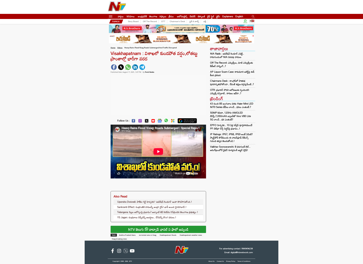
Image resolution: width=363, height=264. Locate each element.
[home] (115, 16)
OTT (163, 21)
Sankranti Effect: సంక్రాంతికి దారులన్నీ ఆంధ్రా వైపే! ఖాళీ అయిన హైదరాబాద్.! (151, 207)
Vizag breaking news (119, 239)
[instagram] (119, 251)
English (239, 16)
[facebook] (114, 67)
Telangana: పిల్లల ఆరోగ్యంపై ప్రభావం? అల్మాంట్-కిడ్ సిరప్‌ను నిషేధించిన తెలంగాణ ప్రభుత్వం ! (157, 212)
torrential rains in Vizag (147, 235)
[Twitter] (146, 121)
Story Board (133, 21)
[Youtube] (153, 121)
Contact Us (220, 261)
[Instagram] (140, 121)
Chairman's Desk (177, 21)
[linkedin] (135, 67)
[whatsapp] (128, 67)
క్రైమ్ (218, 16)
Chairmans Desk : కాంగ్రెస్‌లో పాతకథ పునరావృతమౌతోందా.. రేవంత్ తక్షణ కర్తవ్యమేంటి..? (232, 82)
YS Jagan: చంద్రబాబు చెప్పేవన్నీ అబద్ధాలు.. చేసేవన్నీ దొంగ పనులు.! (146, 217)
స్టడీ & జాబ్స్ (194, 21)
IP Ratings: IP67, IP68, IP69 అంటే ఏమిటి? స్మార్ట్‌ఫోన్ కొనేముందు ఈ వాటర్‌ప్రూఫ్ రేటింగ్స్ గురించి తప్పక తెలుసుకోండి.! (231, 137)
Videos (120, 47)
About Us (211, 261)
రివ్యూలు (163, 16)
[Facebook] (133, 121)
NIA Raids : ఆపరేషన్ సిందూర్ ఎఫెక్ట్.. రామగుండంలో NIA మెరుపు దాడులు (227, 55)
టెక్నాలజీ (201, 16)
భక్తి (204, 21)
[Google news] (159, 121)
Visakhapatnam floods (168, 235)
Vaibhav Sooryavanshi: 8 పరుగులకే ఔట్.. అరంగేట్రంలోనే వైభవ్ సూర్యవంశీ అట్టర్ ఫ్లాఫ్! (230, 148)
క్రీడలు (171, 16)
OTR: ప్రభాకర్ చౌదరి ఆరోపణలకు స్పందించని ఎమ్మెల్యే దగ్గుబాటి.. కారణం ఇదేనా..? (229, 91)
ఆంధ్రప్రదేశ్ (142, 16)
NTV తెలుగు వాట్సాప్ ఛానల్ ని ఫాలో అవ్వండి (158, 229)
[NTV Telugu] (117, 7)
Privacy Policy (230, 261)
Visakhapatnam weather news (191, 235)
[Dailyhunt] (173, 121)
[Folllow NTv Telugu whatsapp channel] (245, 21)
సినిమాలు (131, 16)
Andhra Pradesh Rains (127, 235)
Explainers (227, 16)
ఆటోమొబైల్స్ (182, 16)
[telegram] (142, 67)
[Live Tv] (252, 21)
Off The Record (150, 21)
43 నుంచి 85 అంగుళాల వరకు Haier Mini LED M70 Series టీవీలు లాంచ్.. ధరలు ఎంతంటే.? (231, 105)
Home (113, 47)
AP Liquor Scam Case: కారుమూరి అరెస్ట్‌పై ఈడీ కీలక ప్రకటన (232, 73)
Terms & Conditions (244, 261)
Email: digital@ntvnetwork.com (238, 252)
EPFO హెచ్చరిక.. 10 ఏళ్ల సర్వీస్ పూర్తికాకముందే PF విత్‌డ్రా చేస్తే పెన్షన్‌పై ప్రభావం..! (231, 127)
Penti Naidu (149, 72)
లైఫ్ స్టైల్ (210, 16)
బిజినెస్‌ (193, 16)
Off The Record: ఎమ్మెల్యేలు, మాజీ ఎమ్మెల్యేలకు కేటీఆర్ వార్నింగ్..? (231, 64)
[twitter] (121, 67)
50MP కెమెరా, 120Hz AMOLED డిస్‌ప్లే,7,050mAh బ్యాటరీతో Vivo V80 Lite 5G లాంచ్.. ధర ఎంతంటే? (230, 116)
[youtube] (132, 251)
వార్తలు (121, 16)
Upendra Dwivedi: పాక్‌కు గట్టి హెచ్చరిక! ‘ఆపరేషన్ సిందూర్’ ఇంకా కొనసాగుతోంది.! (154, 201)
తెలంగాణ (153, 16)
